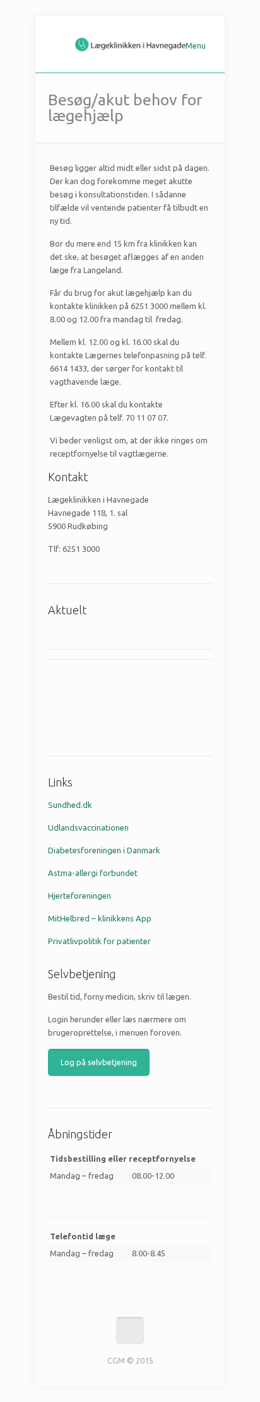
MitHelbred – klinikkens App (99, 918)
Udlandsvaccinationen (88, 827)
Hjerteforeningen (79, 895)
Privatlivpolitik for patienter (99, 941)
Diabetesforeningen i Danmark (104, 850)
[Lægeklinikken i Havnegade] (130, 44)
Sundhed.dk (70, 804)
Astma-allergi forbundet (93, 872)
